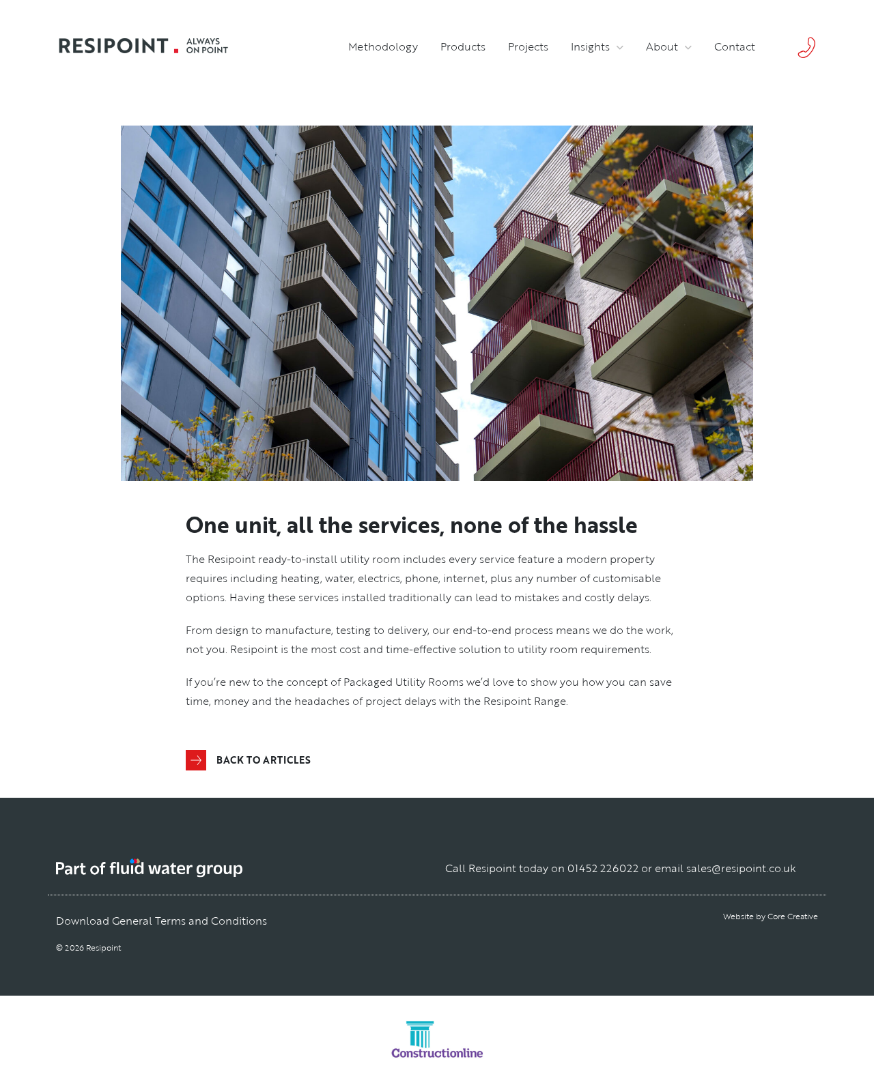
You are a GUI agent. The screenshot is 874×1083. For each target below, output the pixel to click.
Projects (528, 46)
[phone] (803, 46)
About (662, 46)
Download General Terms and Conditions (161, 920)
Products (462, 46)
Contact (734, 46)
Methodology (383, 46)
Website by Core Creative (770, 916)
